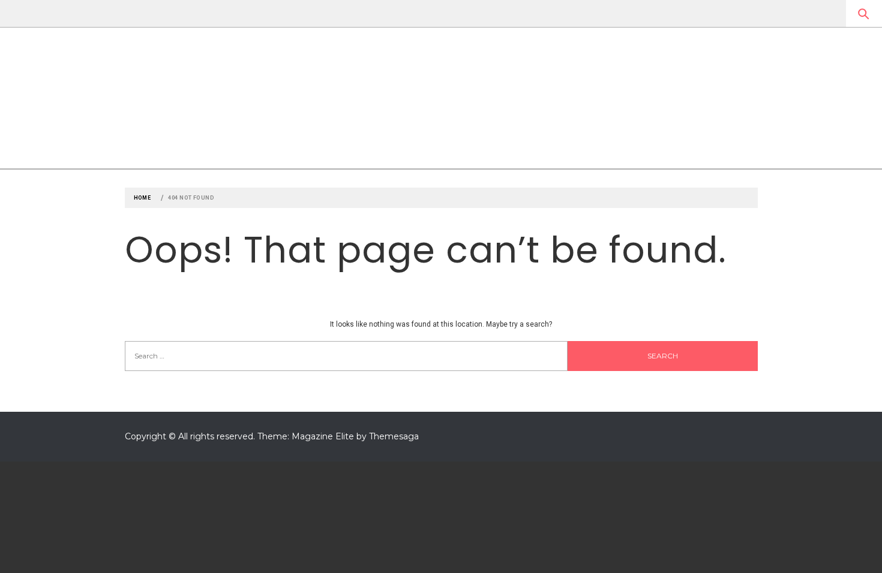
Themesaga (394, 436)
